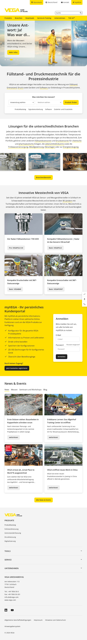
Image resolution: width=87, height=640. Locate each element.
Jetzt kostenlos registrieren (16, 368)
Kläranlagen (50, 147)
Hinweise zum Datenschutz (55, 620)
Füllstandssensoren (43, 140)
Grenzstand (12, 87)
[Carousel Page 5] (17, 59)
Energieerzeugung (71, 147)
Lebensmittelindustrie (54, 144)
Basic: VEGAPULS (55, 248)
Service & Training (44, 18)
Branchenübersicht (43, 177)
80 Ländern (67, 200)
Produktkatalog (20, 109)
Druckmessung (10, 537)
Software (44, 87)
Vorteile (66, 327)
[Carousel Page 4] (14, 59)
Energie (32, 161)
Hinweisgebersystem (12, 626)
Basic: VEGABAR (15, 289)
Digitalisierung (10, 541)
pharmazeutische (26, 144)
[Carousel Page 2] (8, 59)
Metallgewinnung (36, 147)
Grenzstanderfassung (13, 533)
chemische (76, 140)
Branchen (18, 18)
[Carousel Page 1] (5, 59)
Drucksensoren (62, 140)
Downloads (29, 18)
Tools (8, 551)
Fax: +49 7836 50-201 (12, 594)
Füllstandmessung (11, 529)
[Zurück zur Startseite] (13, 514)
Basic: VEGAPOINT (56, 289)
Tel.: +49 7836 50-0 (12, 591)
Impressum (38, 620)
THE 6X (71, 18)
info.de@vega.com (11, 597)
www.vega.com (10, 600)
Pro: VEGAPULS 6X (16, 248)
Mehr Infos (13, 52)
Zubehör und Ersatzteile (63, 109)
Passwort (60, 345)
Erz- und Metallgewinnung (66, 162)
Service (8, 560)
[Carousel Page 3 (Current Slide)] (11, 59)
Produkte (8, 18)
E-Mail (58, 335)
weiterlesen (13, 437)
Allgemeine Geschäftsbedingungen (18, 620)
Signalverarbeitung (35, 109)
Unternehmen (59, 18)
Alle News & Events (43, 500)
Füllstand (73, 84)
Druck (20, 87)
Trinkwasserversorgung (18, 147)
